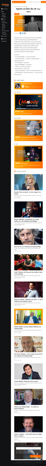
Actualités (5, 8)
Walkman (4, 25)
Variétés (19, 6)
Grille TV (4, 13)
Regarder (4, 16)
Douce (3, 29)
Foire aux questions (27, 461)
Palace (3, 24)
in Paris (3, 27)
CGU (31, 461)
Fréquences (4, 34)
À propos (17, 461)
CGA (33, 461)
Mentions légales (38, 461)
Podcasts (4, 32)
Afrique (3, 15)
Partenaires (3, 41)
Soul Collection (5, 30)
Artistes (5, 36)
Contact (5, 38)
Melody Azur (4, 22)
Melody (3, 21)
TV (3, 11)
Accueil (15, 6)
